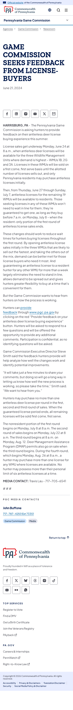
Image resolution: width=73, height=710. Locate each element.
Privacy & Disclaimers (29, 683)
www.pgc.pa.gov (41, 312)
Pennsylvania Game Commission (27, 20)
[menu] (66, 10)
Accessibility (9, 683)
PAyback (8, 635)
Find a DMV (9, 615)
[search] (58, 10)
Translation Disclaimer (54, 683)
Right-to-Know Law (15, 664)
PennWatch (10, 657)
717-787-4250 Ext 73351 (18, 513)
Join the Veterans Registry (18, 628)
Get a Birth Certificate (16, 622)
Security (7, 686)
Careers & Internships (16, 651)
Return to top (57, 537)
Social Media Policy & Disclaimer (30, 686)
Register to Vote (13, 609)
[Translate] (49, 10)
